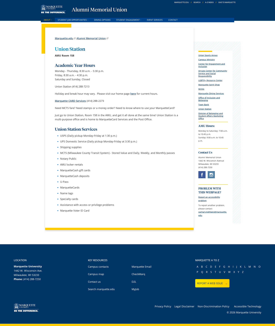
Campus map (96, 274)
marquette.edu (181, 2)
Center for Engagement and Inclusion (211, 65)
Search (197, 2)
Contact (173, 20)
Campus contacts (98, 266)
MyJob (135, 289)
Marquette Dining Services (211, 93)
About (47, 20)
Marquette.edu (64, 38)
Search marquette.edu (101, 289)
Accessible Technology (247, 306)
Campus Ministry (206, 59)
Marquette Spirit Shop (209, 84)
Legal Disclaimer (184, 306)
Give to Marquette (227, 2)
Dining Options (102, 20)
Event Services (155, 20)
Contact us (94, 281)
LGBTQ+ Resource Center (210, 80)
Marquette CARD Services (70, 101)
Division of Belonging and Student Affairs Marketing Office (210, 116)
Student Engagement (128, 20)
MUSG (201, 89)
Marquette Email (142, 266)
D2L (134, 281)
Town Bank (203, 104)
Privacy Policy (163, 306)
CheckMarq (138, 274)
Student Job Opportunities (72, 20)
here (133, 93)
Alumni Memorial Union (99, 10)
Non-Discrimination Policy (213, 306)
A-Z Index (209, 2)
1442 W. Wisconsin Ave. (28, 270)
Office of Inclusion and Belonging (209, 99)
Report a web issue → (212, 283)
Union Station (204, 109)
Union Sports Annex (208, 55)
